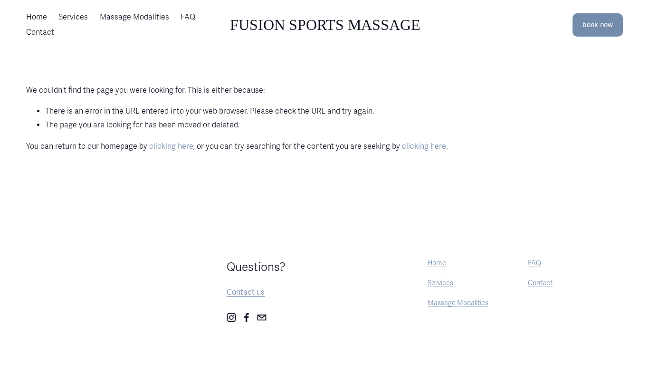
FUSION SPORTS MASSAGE (325, 24)
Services (73, 17)
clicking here (171, 146)
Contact (40, 32)
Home (36, 17)
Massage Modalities (134, 17)
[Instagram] (231, 317)
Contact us (246, 292)
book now (597, 25)
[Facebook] (246, 317)
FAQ (188, 17)
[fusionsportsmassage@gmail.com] (262, 317)
